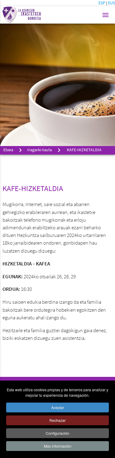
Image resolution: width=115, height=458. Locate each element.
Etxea (8, 150)
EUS (111, 3)
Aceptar (57, 407)
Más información (57, 446)
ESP (102, 3)
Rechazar (57, 420)
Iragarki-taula (39, 150)
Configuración (57, 433)
